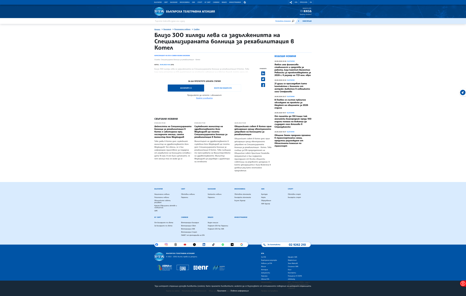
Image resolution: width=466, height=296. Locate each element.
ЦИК (156, 211)
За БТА (263, 257)
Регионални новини (182, 29)
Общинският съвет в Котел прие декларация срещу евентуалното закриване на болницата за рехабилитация (252, 130)
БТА (296, 2)
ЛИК (193, 2)
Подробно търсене (283, 21)
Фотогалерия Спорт (189, 232)
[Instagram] (167, 244)
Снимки (216, 2)
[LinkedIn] (205, 244)
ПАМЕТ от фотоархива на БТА (192, 235)
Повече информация (240, 290)
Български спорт (294, 197)
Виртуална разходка (269, 260)
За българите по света (163, 226)
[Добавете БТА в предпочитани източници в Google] (242, 244)
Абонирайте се (186, 88)
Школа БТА (265, 279)
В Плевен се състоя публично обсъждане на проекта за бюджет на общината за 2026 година (291, 103)
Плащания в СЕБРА (295, 276)
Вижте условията (204, 98)
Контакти (292, 273)
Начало (157, 29)
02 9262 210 (297, 244)
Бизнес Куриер (239, 201)
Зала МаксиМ (293, 263)
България (158, 2)
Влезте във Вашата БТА (223, 88)
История (264, 270)
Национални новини (162, 194)
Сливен (197, 29)
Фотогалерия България (190, 223)
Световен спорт (294, 194)
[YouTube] (186, 244)
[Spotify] (224, 244)
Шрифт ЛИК (292, 257)
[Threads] (176, 244)
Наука (263, 197)
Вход (308, 11)
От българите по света (163, 223)
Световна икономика (242, 194)
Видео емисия (213, 223)
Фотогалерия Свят (188, 226)
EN (311, 2)
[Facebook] (157, 244)
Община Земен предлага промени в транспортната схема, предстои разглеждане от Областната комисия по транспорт (293, 140)
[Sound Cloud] (233, 244)
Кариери (264, 276)
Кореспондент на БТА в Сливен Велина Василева (172, 55)
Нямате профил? (306, 14)
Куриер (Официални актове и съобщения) (165, 207)
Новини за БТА (266, 263)
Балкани (173, 2)
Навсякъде (307, 21)
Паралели (184, 197)
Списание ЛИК (293, 267)
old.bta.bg (291, 279)
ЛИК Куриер (265, 204)
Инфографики (235, 2)
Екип (289, 270)
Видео (224, 2)
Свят (166, 2)
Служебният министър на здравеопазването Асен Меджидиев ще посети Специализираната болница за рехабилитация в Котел (210, 131)
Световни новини (188, 194)
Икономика (185, 2)
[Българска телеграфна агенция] (159, 256)
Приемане (221, 290)
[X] (195, 244)
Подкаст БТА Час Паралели (218, 226)
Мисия (263, 267)
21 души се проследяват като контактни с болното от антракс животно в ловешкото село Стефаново (292, 87)
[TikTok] (214, 244)
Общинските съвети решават (162, 201)
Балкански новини (214, 194)
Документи (265, 273)
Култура (264, 194)
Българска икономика (242, 197)
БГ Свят (208, 2)
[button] (244, 2)
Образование (266, 201)
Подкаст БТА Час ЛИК (216, 229)
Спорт (199, 2)
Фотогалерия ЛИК (188, 229)
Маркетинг (292, 260)
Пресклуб (303, 2)
